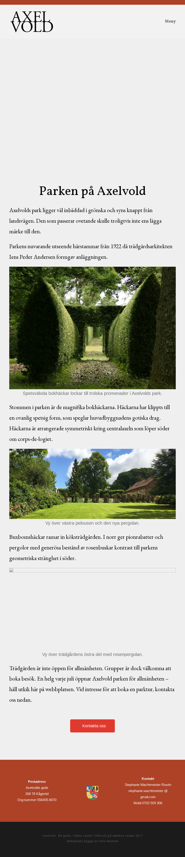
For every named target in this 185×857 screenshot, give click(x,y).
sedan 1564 (92, 836)
